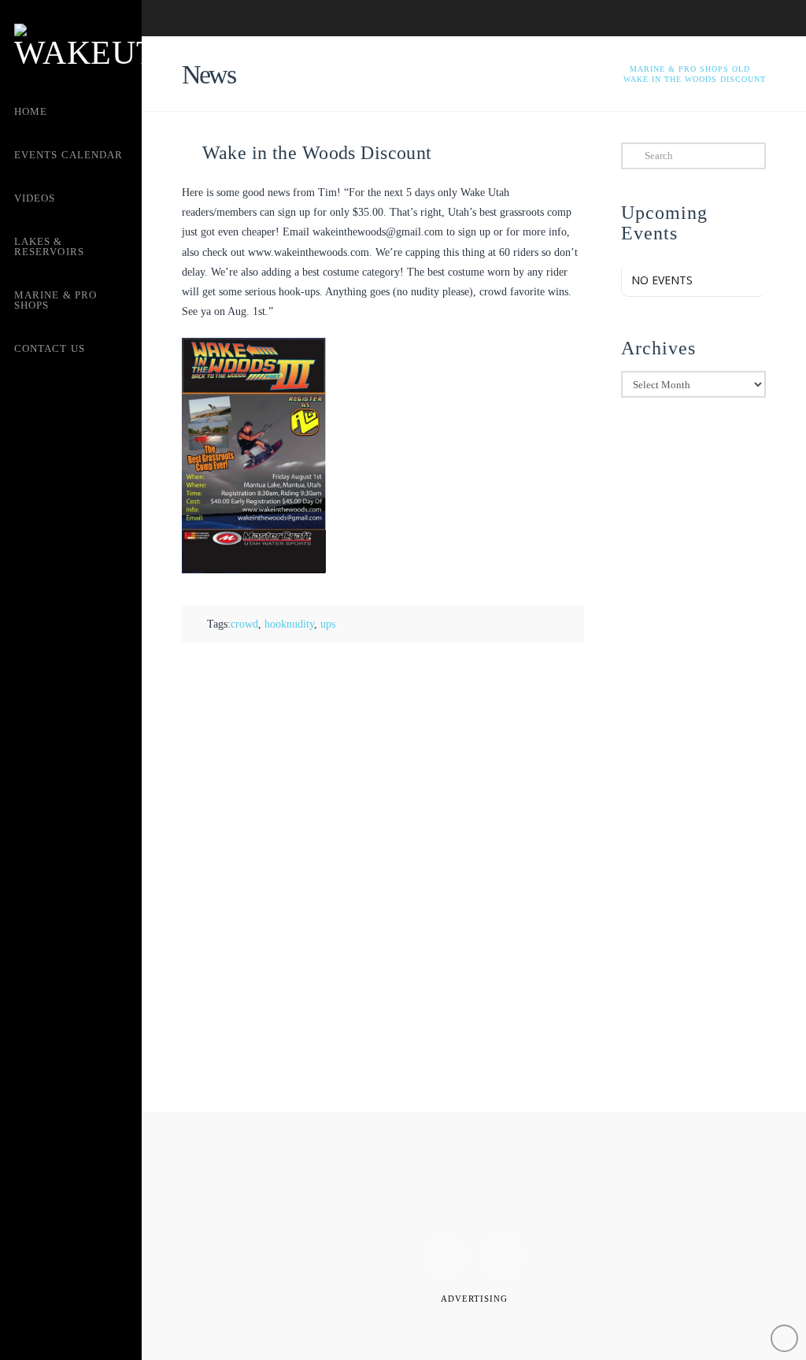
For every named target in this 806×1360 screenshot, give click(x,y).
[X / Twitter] (502, 1256)
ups (327, 624)
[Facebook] (445, 1256)
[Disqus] (383, 878)
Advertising (474, 1298)
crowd (244, 624)
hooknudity (289, 624)
